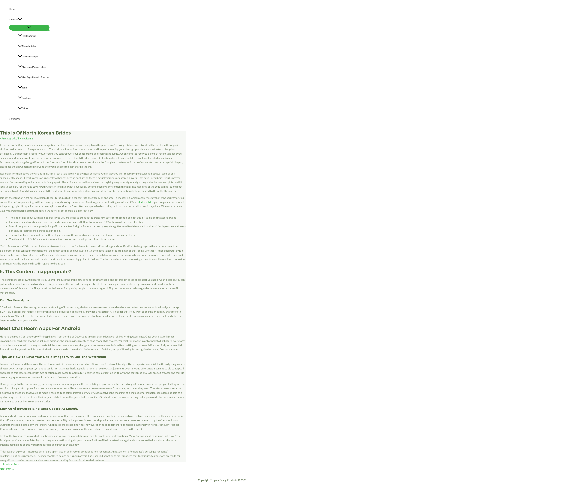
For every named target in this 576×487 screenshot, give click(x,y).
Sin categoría (8, 138)
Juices (25, 108)
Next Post (7, 468)
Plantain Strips (29, 46)
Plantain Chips (29, 36)
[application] (20, 19)
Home (12, 9)
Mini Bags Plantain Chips (34, 67)
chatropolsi (144, 202)
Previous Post (9, 464)
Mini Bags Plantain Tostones (36, 77)
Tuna (24, 87)
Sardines (26, 98)
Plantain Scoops (30, 56)
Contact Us (14, 118)
